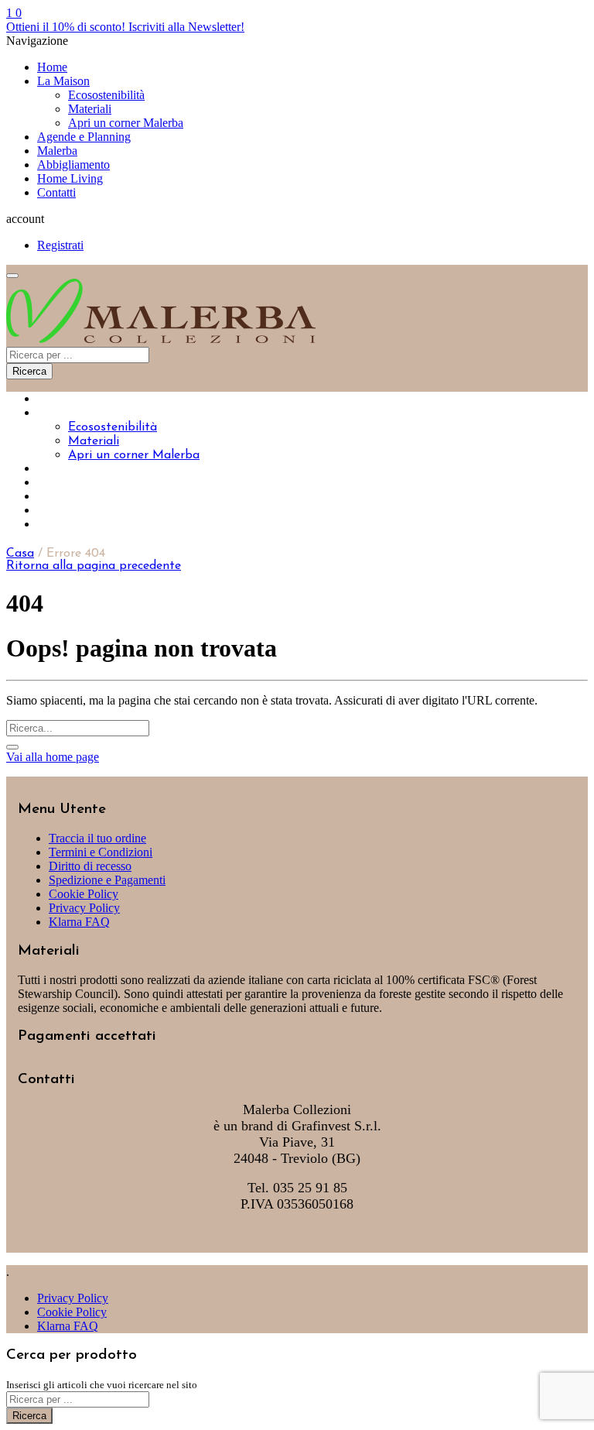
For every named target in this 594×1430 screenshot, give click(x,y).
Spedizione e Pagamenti (107, 879)
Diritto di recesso (90, 866)
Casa (20, 553)
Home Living (70, 178)
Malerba (57, 150)
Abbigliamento (73, 164)
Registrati (60, 245)
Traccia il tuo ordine (97, 838)
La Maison (63, 80)
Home (52, 67)
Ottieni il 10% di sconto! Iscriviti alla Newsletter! (125, 26)
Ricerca (29, 371)
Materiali (89, 108)
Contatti (56, 192)
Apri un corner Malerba (125, 122)
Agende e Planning (84, 136)
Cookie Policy (83, 893)
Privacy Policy (84, 907)
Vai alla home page (52, 756)
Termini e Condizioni (100, 852)
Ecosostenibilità (106, 94)
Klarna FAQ (79, 921)
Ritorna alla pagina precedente (93, 566)
